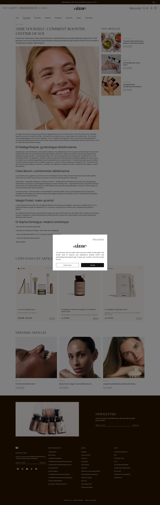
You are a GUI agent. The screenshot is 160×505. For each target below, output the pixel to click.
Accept (92, 265)
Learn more (67, 265)
